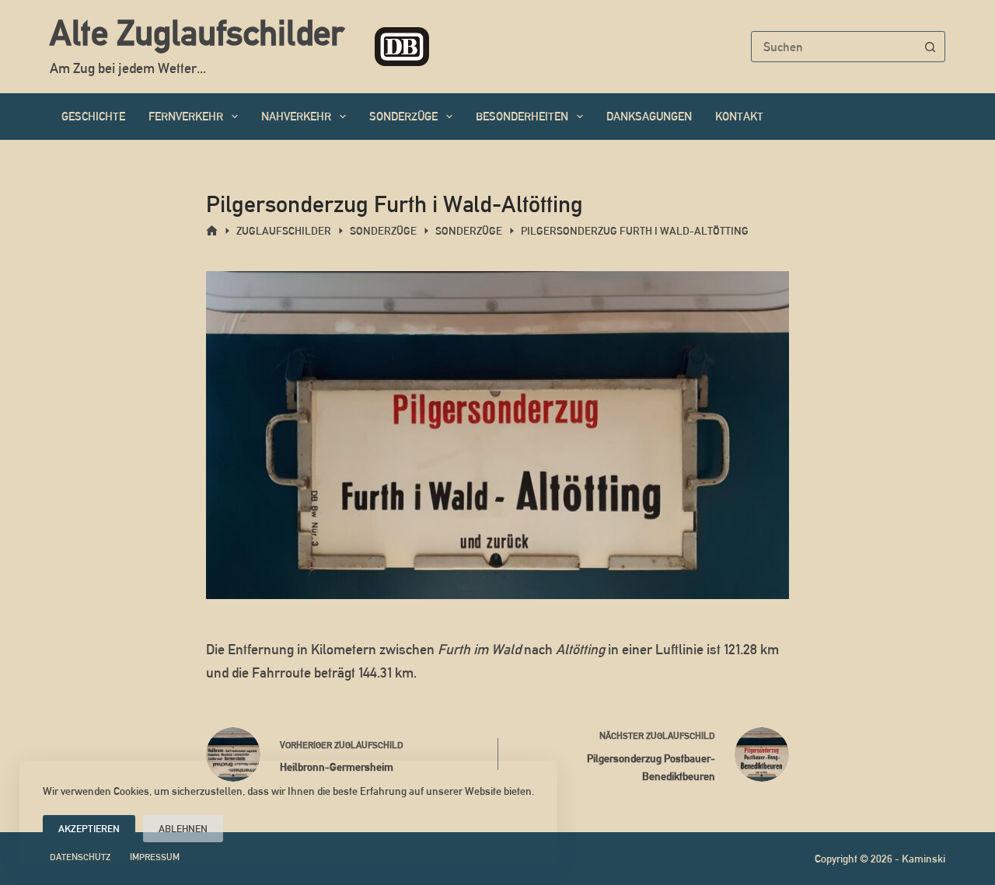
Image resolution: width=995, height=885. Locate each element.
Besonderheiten (522, 116)
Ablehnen (183, 828)
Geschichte (93, 116)
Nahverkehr (296, 116)
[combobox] (833, 46)
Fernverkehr (185, 116)
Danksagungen (649, 116)
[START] (212, 231)
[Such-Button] (929, 46)
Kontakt (739, 116)
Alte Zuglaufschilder (197, 32)
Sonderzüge (403, 116)
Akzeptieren (89, 828)
